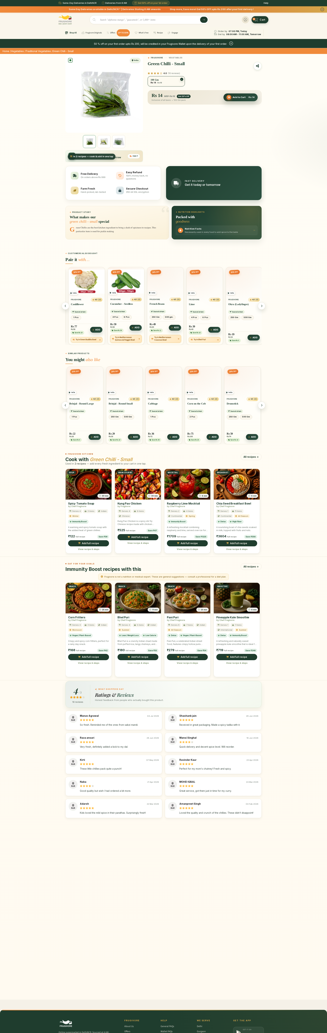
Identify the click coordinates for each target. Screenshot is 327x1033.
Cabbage (146, 403)
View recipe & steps (88, 549)
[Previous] (65, 306)
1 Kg (233, 317)
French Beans (117, 304)
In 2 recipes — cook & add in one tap (93, 156)
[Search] (204, 20)
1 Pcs (67, 416)
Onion (231, 304)
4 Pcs (75, 317)
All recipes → (251, 456)
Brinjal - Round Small (114, 403)
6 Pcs (86, 317)
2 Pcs (185, 416)
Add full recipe (90, 543)
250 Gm (115, 317)
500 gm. (129, 317)
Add (97, 327)
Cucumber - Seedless (81, 304)
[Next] (261, 306)
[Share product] (257, 66)
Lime (152, 304)
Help (266, 3)
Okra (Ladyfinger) (198, 304)
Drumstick (225, 403)
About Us (129, 1026)
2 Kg (244, 317)
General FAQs (167, 1026)
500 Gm (208, 317)
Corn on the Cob (189, 403)
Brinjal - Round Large (74, 403)
